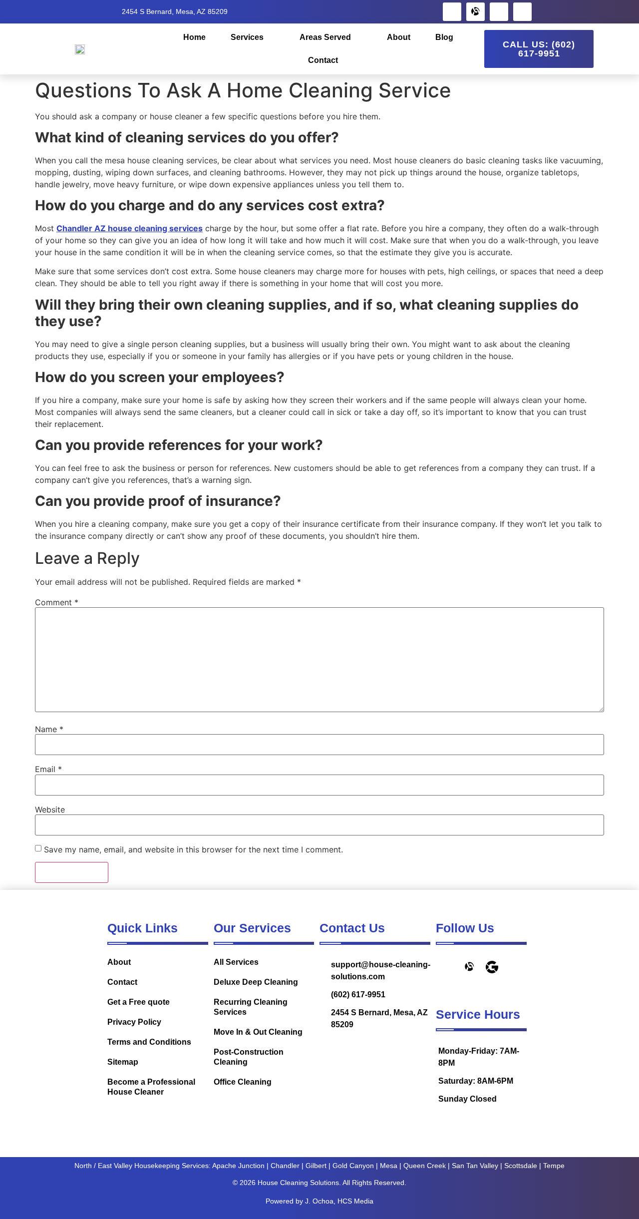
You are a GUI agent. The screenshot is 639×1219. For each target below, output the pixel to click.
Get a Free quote (138, 1002)
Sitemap (122, 1062)
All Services (236, 962)
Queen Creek (424, 1166)
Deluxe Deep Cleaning (256, 982)
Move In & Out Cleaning (258, 1032)
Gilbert (316, 1166)
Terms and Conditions (149, 1042)
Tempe (554, 1166)
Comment (56, 602)
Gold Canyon (353, 1166)
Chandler (285, 1166)
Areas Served (325, 37)
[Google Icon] (492, 967)
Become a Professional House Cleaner (151, 1087)
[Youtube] (522, 11)
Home (194, 37)
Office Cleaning (243, 1082)
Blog (444, 37)
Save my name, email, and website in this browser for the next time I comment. (193, 849)
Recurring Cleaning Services (251, 1007)
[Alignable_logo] (475, 11)
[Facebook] (452, 11)
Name (49, 729)
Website (50, 809)
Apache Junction (238, 1166)
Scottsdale (520, 1166)
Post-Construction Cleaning (249, 1057)
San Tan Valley (475, 1166)
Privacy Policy (134, 1022)
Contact (323, 60)
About (398, 37)
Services (247, 37)
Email (48, 769)
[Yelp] (499, 11)
